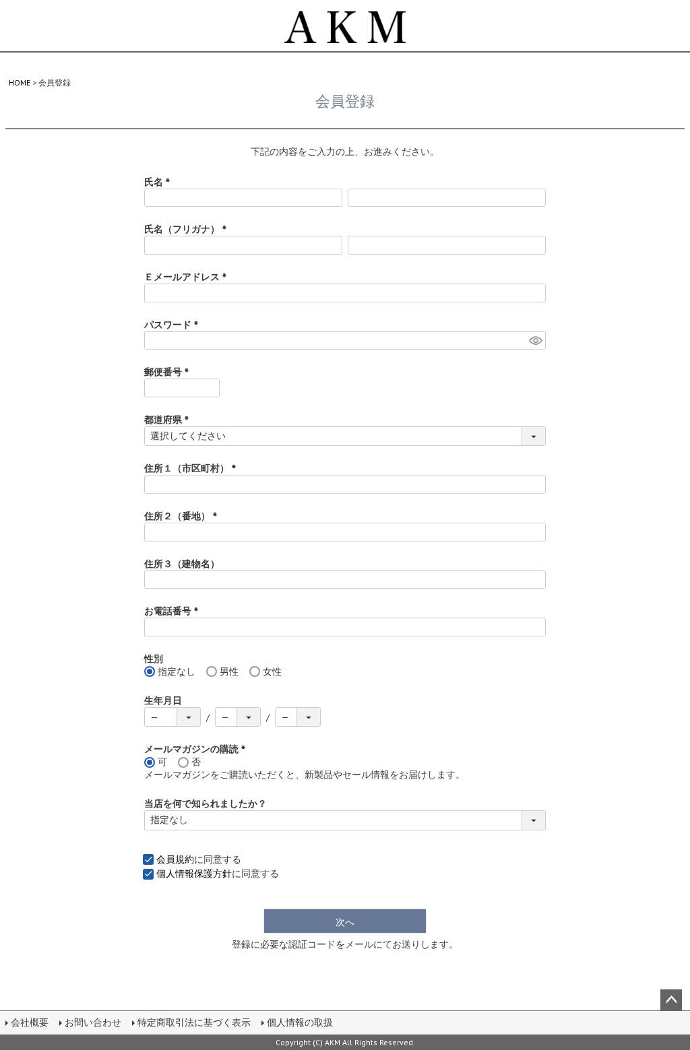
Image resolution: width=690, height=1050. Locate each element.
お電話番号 (173, 611)
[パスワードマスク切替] (535, 341)
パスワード (173, 325)
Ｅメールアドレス (188, 277)
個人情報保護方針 (194, 873)
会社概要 (30, 1022)
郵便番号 (169, 372)
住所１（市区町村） (192, 468)
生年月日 (163, 700)
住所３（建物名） (182, 564)
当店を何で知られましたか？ (205, 803)
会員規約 (175, 859)
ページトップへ (671, 1000)
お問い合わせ (93, 1022)
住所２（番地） (183, 516)
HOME (19, 82)
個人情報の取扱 (300, 1022)
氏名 (159, 182)
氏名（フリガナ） (188, 229)
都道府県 (169, 420)
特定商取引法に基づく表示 (194, 1022)
